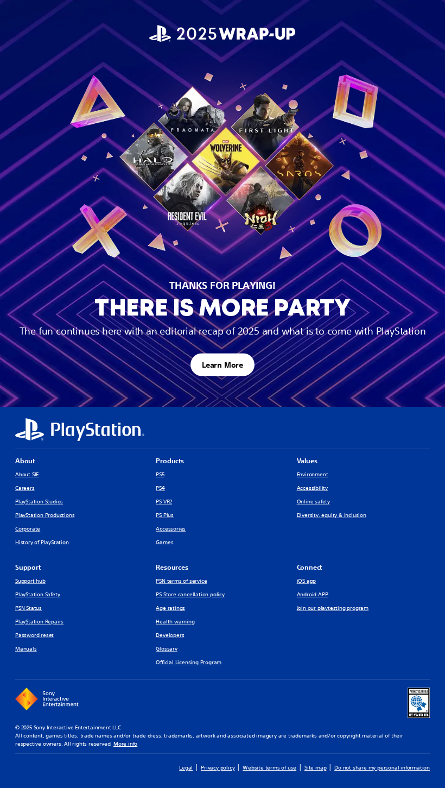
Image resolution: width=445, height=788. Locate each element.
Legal (186, 768)
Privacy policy (217, 768)
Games (164, 542)
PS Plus (165, 515)
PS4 (160, 488)
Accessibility (312, 488)
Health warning (175, 621)
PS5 (160, 474)
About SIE (27, 474)
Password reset (34, 635)
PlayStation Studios (39, 501)
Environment (312, 474)
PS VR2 (164, 501)
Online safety (313, 501)
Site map (315, 768)
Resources (172, 567)
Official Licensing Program (188, 662)
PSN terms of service (181, 581)
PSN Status (28, 608)
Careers (25, 488)
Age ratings (170, 608)
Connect (309, 567)
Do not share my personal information (382, 768)
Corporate (27, 529)
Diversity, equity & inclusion (331, 515)
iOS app (306, 581)
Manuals (26, 649)
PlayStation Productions (44, 515)
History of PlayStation (42, 542)
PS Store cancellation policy (190, 594)
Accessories (171, 529)
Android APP (312, 594)
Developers (170, 635)
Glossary (166, 649)
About (25, 461)
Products (169, 461)
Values (307, 461)
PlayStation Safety (37, 594)
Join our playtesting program (332, 608)
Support (28, 567)
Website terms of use (269, 768)
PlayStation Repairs (39, 621)
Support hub (30, 581)
